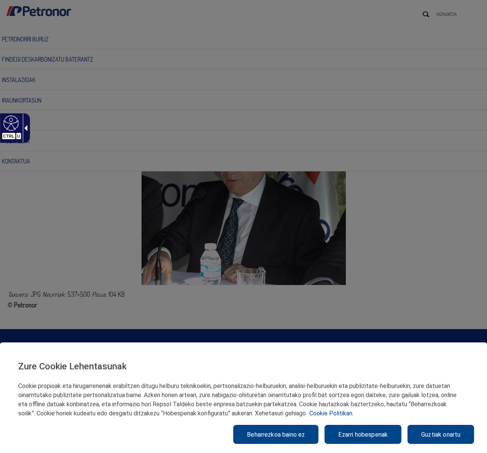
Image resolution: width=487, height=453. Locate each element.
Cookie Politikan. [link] (331, 413)
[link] (10, 123)
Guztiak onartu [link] (440, 434)
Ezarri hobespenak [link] (363, 434)
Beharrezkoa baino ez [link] (276, 434)
